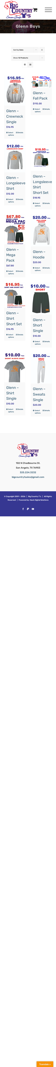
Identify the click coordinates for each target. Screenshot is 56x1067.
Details (20, 133)
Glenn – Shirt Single (12, 393)
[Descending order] (42, 50)
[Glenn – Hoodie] (41, 230)
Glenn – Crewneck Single (14, 116)
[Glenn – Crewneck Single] (14, 91)
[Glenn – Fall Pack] (41, 81)
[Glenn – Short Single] (41, 299)
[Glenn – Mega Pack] (14, 229)
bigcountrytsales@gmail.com (28, 477)
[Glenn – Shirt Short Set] (14, 295)
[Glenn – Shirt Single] (14, 367)
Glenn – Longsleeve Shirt (15, 183)
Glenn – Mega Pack (12, 255)
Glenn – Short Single (39, 325)
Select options (11, 134)
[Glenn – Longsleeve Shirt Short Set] (41, 157)
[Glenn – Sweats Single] (41, 368)
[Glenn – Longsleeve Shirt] (14, 158)
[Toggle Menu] (48, 10)
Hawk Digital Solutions (39, 500)
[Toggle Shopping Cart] (35, 9)
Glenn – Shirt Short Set (14, 318)
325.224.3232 (28, 472)
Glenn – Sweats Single (39, 394)
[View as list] (30, 64)
